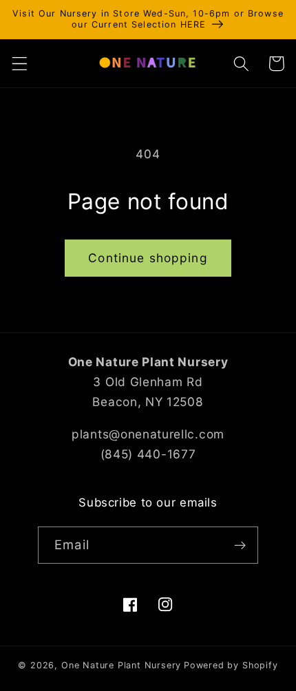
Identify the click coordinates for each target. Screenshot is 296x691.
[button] (19, 63)
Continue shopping (148, 258)
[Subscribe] (239, 545)
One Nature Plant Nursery (121, 665)
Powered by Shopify (231, 665)
